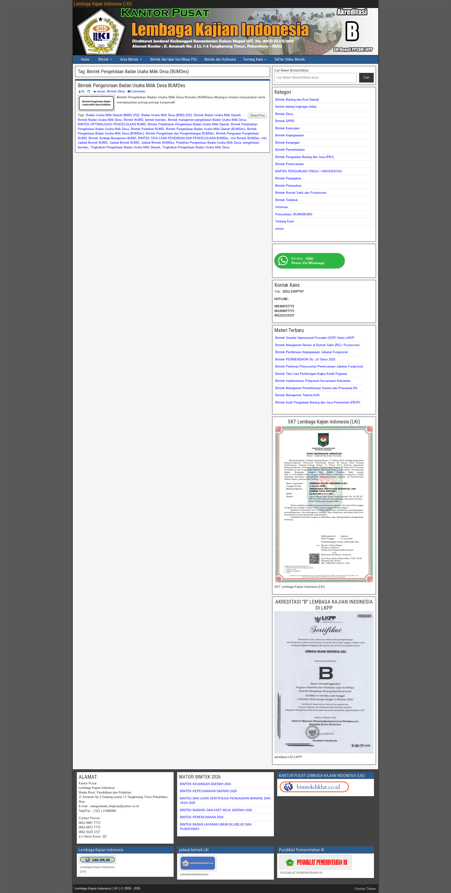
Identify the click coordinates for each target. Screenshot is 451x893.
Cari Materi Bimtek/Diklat (291, 70)
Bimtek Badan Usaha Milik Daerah (217, 115)
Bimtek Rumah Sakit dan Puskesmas (301, 192)
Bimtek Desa (116, 91)
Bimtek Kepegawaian (289, 135)
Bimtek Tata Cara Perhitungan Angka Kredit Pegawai (311, 373)
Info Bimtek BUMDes (245, 138)
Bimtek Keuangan (287, 142)
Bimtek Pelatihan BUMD (147, 129)
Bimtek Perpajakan (288, 178)
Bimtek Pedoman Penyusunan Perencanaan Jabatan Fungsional (319, 366)
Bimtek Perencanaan (289, 164)
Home (85, 59)
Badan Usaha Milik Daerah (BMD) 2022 (113, 115)
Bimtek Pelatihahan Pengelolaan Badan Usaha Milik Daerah (188, 124)
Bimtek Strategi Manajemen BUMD (112, 138)
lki (83, 91)
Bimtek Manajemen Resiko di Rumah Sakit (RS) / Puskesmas (317, 345)
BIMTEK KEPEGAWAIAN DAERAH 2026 (208, 791)
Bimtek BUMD (133, 120)
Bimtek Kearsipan (287, 128)
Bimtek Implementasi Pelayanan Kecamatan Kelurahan (312, 381)
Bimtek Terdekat (286, 200)
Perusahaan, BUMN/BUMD (293, 214)
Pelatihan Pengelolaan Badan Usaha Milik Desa (208, 142)
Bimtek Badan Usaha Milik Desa (100, 120)
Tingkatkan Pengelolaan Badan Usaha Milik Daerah (125, 147)
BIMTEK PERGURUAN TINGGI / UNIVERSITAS (308, 171)
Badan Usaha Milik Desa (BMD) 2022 (166, 115)
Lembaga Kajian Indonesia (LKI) (103, 4)
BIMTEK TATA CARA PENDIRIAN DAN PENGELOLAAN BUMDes (183, 138)
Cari (366, 77)
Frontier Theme (365, 889)
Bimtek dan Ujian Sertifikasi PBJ (173, 59)
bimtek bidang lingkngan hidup (295, 106)
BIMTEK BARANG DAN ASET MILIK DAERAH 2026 (216, 810)
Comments (138, 91)
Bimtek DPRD (284, 121)
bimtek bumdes (155, 120)
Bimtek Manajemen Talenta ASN (297, 395)
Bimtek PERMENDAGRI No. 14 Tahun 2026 (305, 359)
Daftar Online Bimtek (290, 59)
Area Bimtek (129, 59)
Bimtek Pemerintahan (290, 149)
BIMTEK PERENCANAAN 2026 (201, 817)
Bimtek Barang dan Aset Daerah (297, 99)
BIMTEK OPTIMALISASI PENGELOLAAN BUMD (112, 124)
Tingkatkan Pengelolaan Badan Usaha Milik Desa (195, 147)
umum (101, 91)
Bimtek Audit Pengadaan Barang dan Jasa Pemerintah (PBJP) (317, 402)
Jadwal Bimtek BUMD (124, 142)
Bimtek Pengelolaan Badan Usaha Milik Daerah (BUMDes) (205, 129)
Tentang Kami (253, 59)
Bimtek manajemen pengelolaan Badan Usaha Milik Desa (207, 120)
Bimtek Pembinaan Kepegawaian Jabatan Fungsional (311, 352)
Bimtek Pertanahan (288, 185)
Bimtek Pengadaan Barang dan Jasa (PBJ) (304, 157)
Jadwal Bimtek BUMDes (157, 142)
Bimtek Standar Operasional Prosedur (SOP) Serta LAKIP (314, 338)
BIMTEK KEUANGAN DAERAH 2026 (205, 784)
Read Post (257, 115)
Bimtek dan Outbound (220, 59)
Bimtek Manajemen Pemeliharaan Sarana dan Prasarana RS (316, 388)
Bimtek (103, 59)
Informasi (281, 207)
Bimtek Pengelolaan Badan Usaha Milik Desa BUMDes (131, 85)
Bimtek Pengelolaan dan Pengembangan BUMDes (180, 133)
